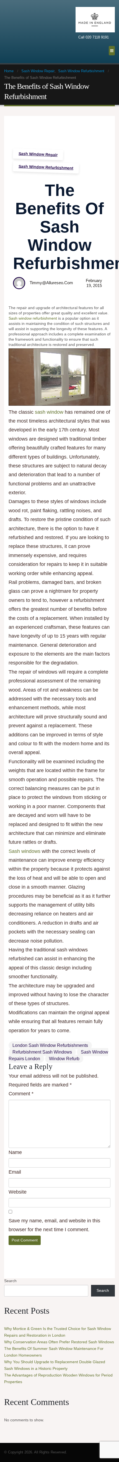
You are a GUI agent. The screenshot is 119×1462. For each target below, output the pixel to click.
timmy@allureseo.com (51, 282)
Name (15, 1152)
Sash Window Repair (38, 154)
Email (15, 1172)
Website (18, 1192)
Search (10, 1281)
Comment (21, 1093)
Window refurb (64, 1058)
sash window (49, 412)
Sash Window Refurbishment (46, 167)
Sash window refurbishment (33, 318)
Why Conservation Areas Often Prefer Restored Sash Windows (59, 1342)
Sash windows (24, 851)
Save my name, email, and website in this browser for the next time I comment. (54, 1225)
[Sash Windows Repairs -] (18, 31)
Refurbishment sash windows (42, 1052)
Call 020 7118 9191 (93, 37)
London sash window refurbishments (50, 1045)
